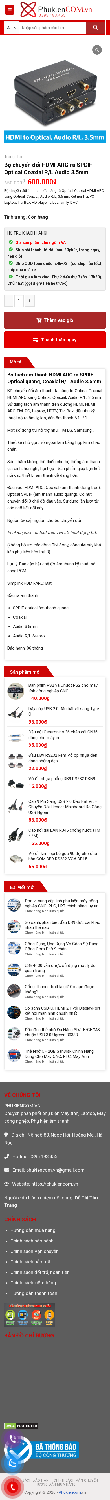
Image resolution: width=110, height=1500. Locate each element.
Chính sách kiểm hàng (33, 1283)
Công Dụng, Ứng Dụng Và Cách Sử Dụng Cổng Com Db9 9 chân (61, 946)
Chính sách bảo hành (32, 1241)
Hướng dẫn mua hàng (33, 1230)
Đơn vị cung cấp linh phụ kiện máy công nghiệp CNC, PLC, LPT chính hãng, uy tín (61, 903)
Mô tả (15, 362)
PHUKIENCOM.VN (22, 1105)
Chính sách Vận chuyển (34, 1251)
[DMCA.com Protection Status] (21, 1425)
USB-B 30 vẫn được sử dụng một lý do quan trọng (60, 968)
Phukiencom (70, 1492)
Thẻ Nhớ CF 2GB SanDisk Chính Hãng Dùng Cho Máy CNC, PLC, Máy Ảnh (59, 1054)
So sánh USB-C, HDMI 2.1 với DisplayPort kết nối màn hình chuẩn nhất (62, 1011)
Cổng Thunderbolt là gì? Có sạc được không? (59, 989)
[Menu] (10, 10)
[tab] (15, 362)
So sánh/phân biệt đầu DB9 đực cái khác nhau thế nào (62, 925)
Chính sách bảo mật (31, 1262)
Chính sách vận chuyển (76, 1480)
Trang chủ (13, 156)
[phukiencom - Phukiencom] (56, 10)
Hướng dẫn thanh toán (33, 1293)
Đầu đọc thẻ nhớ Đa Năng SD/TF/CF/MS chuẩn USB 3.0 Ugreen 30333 (62, 1032)
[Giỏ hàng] (101, 10)
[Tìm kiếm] (95, 28)
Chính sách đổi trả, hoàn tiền (40, 1272)
